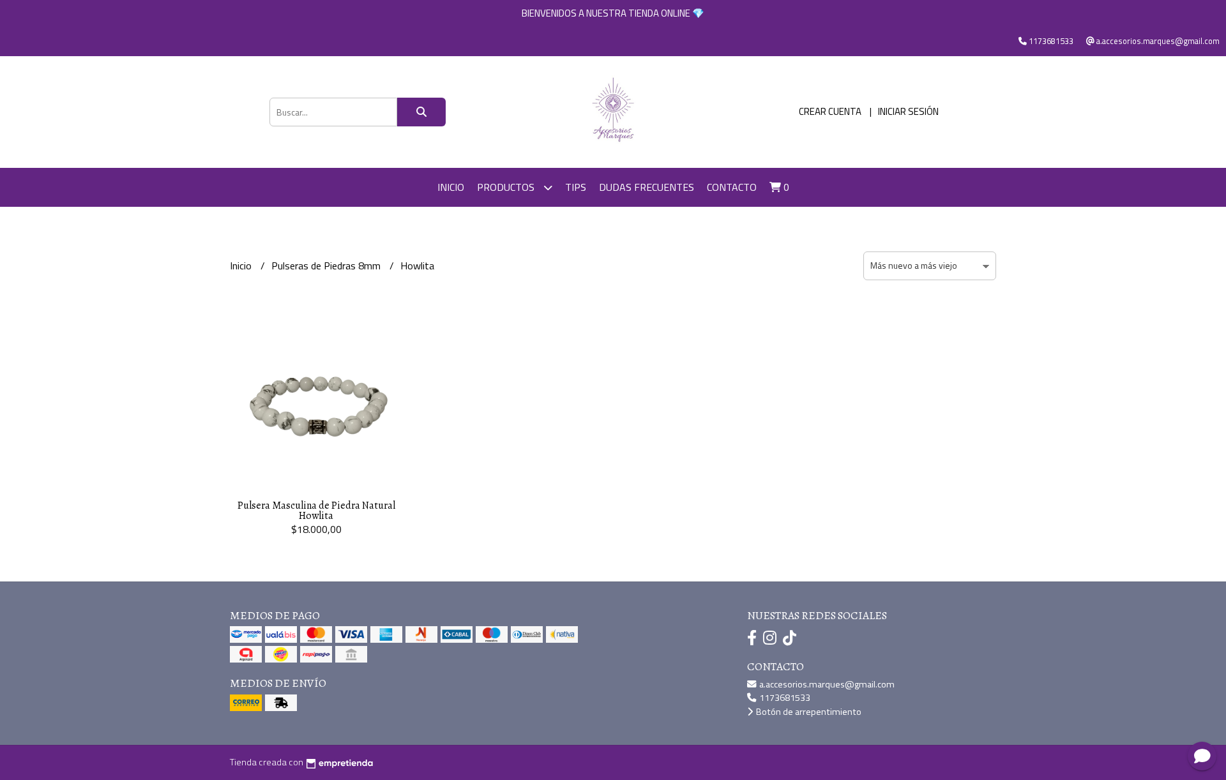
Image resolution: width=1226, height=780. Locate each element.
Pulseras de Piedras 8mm (327, 265)
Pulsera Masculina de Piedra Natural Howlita (316, 511)
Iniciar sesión (908, 111)
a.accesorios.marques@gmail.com (826, 684)
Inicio (450, 187)
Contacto (732, 187)
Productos (507, 187)
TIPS (575, 187)
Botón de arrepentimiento (807, 712)
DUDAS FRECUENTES (646, 187)
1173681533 (783, 698)
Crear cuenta (830, 111)
